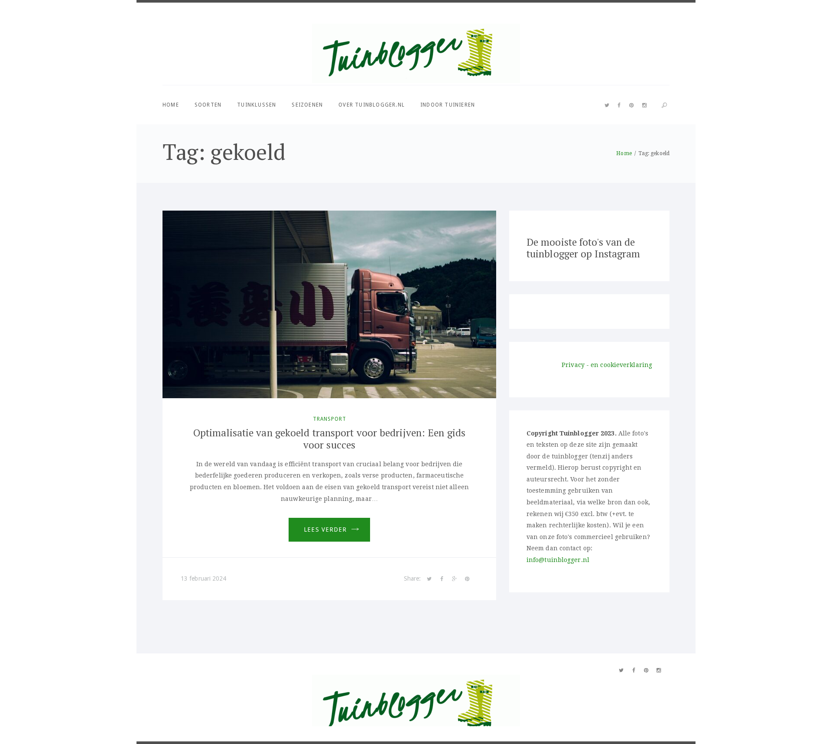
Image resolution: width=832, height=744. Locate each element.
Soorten (208, 105)
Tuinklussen (256, 105)
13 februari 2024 (204, 578)
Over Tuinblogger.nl (371, 105)
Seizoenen (307, 105)
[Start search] (664, 105)
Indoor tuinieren (447, 105)
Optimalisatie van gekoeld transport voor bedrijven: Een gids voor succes (329, 439)
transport (329, 419)
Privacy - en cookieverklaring (607, 364)
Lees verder (325, 529)
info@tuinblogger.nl (557, 559)
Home (170, 105)
